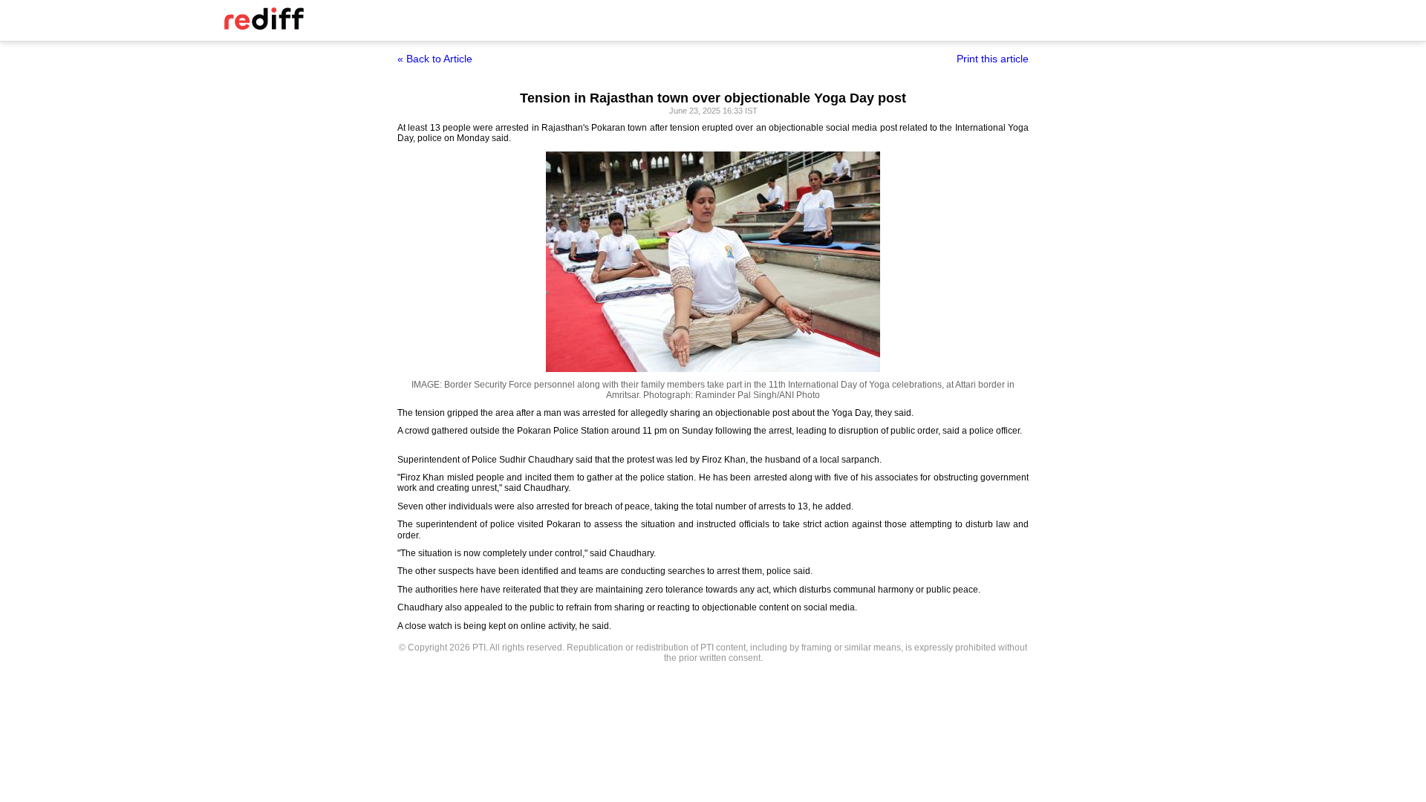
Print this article (993, 59)
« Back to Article (434, 59)
